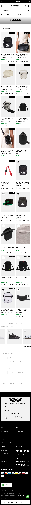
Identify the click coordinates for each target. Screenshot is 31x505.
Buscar (28, 10)
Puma (20, 361)
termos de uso (5, 453)
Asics (22, 365)
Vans (4, 368)
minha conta (19, 431)
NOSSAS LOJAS (4, 439)
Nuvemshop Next (20, 495)
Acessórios (9, 14)
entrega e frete (5, 459)
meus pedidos (19, 434)
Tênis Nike (12, 361)
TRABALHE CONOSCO (6, 442)
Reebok (14, 365)
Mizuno (4, 357)
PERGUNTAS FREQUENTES (7, 434)
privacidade (4, 450)
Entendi (20, 502)
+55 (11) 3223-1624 (23, 458)
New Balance (6, 365)
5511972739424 (22, 454)
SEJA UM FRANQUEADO (6, 437)
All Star (11, 357)
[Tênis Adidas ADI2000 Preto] (9, 336)
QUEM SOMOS (4, 431)
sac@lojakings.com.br (23, 461)
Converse (11, 368)
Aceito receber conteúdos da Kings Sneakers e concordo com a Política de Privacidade (15, 417)
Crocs (4, 361)
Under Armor (20, 368)
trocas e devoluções (6, 456)
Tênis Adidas (20, 357)
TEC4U (12, 498)
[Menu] (2, 6)
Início (2, 14)
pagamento (4, 461)
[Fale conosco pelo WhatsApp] (27, 496)
